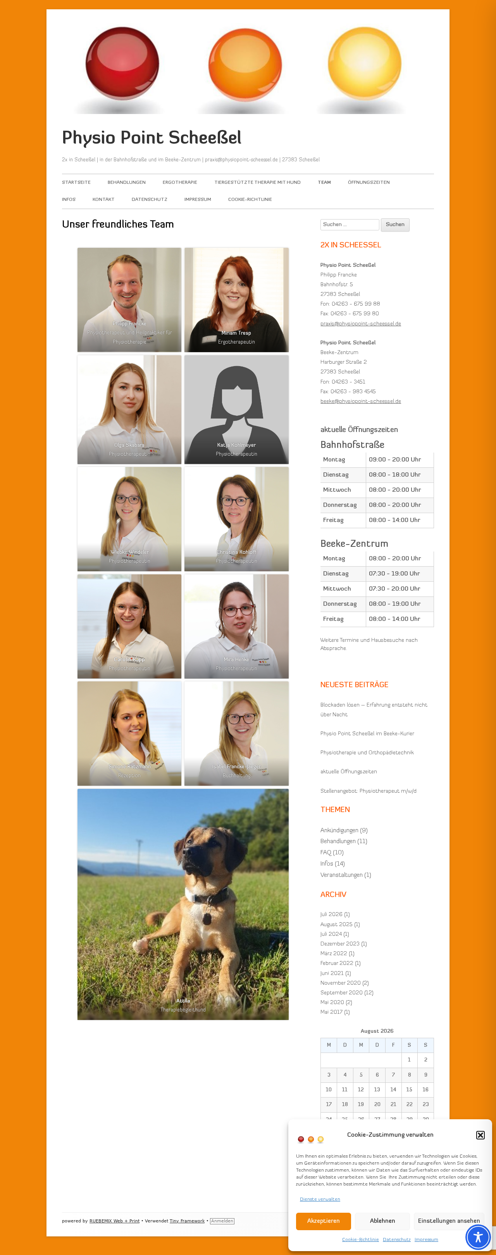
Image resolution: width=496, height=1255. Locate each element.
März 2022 (333, 954)
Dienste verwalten (320, 1199)
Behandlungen (127, 182)
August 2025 (336, 925)
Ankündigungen (339, 831)
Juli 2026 (331, 915)
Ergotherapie (180, 182)
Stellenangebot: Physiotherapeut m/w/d (368, 791)
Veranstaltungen (341, 875)
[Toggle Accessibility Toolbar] (478, 1237)
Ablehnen (382, 1221)
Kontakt (104, 199)
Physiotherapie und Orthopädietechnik (367, 753)
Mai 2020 (332, 1003)
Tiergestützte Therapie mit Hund (257, 182)
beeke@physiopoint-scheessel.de (360, 402)
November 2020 (340, 983)
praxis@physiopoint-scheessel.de (360, 324)
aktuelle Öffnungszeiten (348, 772)
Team (324, 182)
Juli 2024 (331, 934)
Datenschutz (397, 1240)
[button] (480, 1135)
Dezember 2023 (340, 944)
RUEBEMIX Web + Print (115, 1221)
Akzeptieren (323, 1221)
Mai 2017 (331, 1012)
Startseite (76, 182)
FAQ (325, 853)
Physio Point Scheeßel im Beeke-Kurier (367, 734)
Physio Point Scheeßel (151, 139)
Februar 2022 (336, 963)
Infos (69, 199)
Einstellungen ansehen (449, 1221)
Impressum (426, 1240)
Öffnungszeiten (369, 182)
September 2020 (341, 993)
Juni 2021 (332, 974)
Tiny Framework (187, 1221)
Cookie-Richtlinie (360, 1240)
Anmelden (222, 1221)
